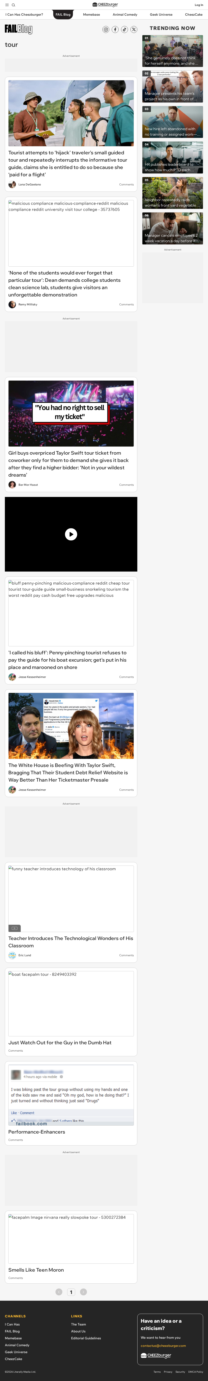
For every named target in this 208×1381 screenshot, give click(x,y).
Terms (157, 1371)
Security (180, 1371)
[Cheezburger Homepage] (105, 5)
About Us (78, 1331)
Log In (199, 5)
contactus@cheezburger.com (163, 1346)
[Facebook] (115, 29)
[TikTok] (124, 29)
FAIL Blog (12, 1331)
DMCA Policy (195, 1371)
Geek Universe (16, 1352)
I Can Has (12, 1324)
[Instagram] (105, 29)
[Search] (13, 5)
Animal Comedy (17, 1345)
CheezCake (13, 1359)
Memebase (13, 1338)
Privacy (168, 1371)
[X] (133, 29)
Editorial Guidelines (86, 1338)
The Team (78, 1324)
